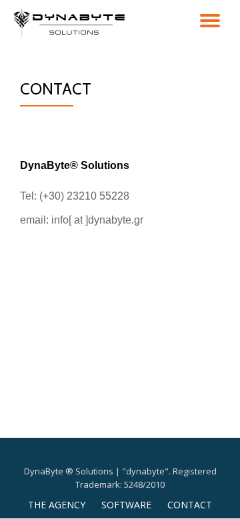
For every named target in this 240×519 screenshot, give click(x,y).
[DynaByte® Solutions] (72, 23)
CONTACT (189, 504)
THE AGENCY (56, 504)
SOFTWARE (126, 504)
